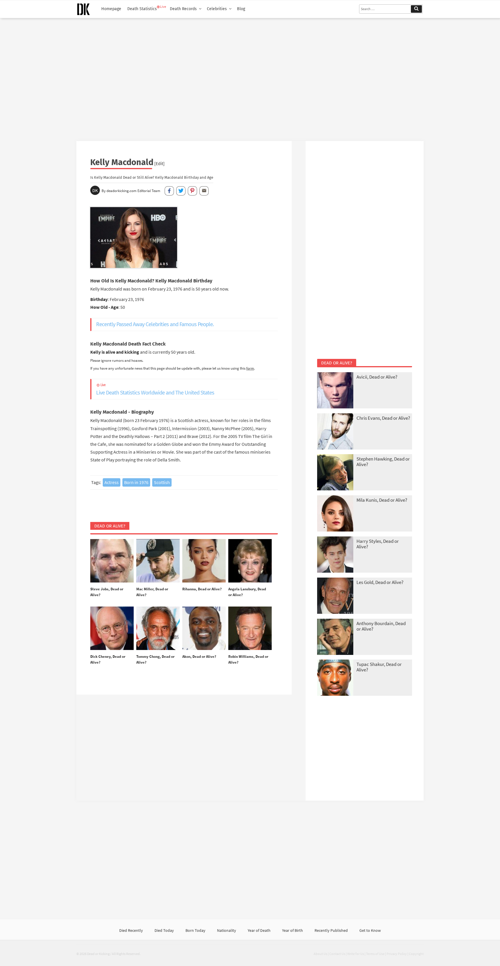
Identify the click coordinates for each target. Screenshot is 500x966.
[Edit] (159, 163)
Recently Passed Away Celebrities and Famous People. (155, 324)
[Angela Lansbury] (250, 561)
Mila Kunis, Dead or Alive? (381, 500)
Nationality (226, 930)
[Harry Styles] (335, 555)
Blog (241, 8)
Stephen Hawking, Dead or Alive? (383, 462)
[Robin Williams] (250, 629)
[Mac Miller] (158, 561)
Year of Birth (292, 930)
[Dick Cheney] (112, 629)
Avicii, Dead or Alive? (376, 377)
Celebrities (217, 8)
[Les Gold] (335, 596)
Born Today (195, 930)
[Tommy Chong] (158, 629)
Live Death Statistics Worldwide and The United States (155, 389)
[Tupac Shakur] (335, 678)
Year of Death (259, 930)
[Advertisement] (250, 77)
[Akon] (204, 629)
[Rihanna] (204, 561)
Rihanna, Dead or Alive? (202, 589)
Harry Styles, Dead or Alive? (377, 544)
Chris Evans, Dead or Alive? (383, 418)
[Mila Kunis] (335, 514)
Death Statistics (142, 8)
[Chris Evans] (335, 432)
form (250, 368)
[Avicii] (335, 391)
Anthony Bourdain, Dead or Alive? (381, 626)
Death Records (183, 8)
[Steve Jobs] (112, 561)
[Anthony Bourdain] (335, 637)
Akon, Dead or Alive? (199, 656)
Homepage (111, 8)
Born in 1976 (136, 482)
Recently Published (331, 930)
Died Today (164, 930)
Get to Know (370, 930)
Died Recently (131, 930)
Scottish (162, 482)
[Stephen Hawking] (335, 473)
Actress (111, 482)
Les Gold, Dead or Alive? (379, 582)
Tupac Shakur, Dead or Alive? (379, 667)
